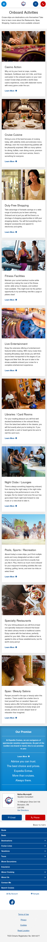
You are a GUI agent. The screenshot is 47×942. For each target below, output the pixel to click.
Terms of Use (23, 914)
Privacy (23, 919)
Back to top (38, 824)
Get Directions (23, 810)
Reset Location (23, 930)
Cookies (23, 925)
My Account (13, 893)
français (35, 893)
